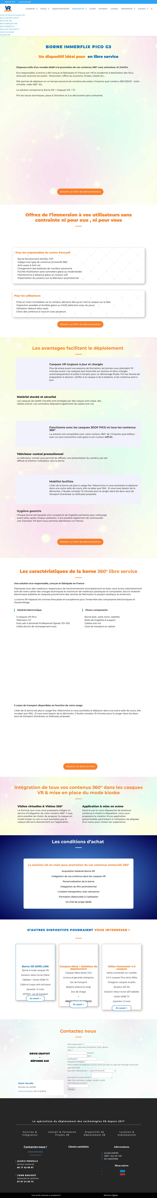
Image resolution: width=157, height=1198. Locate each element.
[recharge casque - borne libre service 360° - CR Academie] (30, 371)
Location (114, 9)
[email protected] (25, 1091)
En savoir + (35, 998)
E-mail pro (72, 1059)
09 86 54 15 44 (10, 2)
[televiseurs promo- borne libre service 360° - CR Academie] (127, 461)
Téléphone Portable (76, 1062)
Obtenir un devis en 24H (80, 766)
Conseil (92, 9)
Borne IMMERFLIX (7, 26)
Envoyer (71, 1089)
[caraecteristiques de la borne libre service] (78, 665)
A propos (142, 9)
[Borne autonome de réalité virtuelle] (106, 142)
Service (43, 9)
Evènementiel (126, 9)
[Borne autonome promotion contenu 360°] (50, 115)
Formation (103, 9)
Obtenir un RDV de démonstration (80, 191)
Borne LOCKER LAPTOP (9, 18)
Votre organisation (75, 1044)
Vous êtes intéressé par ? (77, 1070)
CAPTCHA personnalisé (77, 1083)
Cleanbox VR (5, 35)
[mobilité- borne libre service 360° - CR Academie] (30, 488)
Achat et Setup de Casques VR (12, 15)
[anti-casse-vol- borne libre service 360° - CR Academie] (127, 403)
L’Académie (30, 9)
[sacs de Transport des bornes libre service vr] (27, 236)
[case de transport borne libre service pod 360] (106, 741)
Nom (89, 1056)
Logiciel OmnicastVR (60, 9)
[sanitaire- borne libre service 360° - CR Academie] (127, 518)
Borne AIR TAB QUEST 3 (9, 29)
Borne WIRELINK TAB (8, 23)
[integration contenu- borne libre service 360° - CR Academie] (30, 434)
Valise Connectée (7, 32)
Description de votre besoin (79, 1077)
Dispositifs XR (78, 9)
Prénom (90, 1053)
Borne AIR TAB (6, 20)
